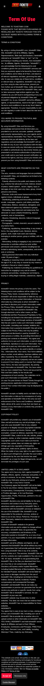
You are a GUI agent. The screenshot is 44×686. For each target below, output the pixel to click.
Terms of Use (14, 671)
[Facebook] (20, 654)
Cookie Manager (9, 682)
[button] (39, 6)
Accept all (7, 676)
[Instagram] (25, 654)
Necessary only (20, 676)
